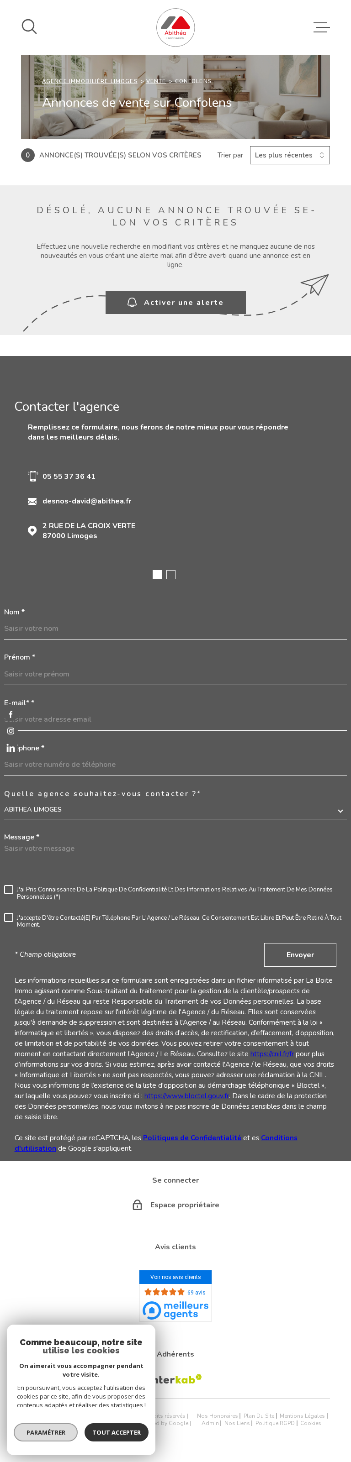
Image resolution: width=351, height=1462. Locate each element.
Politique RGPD (275, 1423)
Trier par (230, 155)
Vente (156, 81)
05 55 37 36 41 (69, 477)
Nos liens (237, 1423)
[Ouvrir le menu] (322, 27)
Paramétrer (46, 1432)
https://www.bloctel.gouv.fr (186, 1095)
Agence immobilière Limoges (90, 81)
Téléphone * (24, 748)
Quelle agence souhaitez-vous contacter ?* (103, 793)
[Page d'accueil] (175, 27)
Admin (210, 1423)
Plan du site (259, 1416)
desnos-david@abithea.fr (87, 501)
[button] (157, 574)
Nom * (14, 612)
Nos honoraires (217, 1416)
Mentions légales (302, 1416)
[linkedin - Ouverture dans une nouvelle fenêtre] (11, 748)
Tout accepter (116, 1432)
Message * (21, 837)
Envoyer (300, 954)
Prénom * (19, 657)
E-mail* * (19, 703)
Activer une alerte (184, 303)
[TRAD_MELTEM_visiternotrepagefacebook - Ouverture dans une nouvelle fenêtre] (11, 714)
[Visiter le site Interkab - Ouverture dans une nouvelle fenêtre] (175, 1378)
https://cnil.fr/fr (272, 1054)
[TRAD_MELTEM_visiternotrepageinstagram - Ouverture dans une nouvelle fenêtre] (11, 731)
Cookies (310, 1423)
